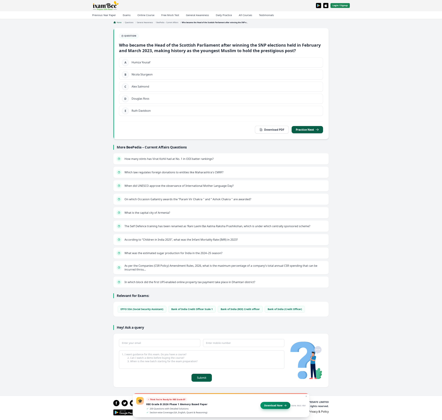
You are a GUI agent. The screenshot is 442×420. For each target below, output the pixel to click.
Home (119, 22)
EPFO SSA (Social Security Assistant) (142, 309)
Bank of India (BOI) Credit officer (240, 309)
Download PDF (274, 130)
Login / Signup (340, 5)
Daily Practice (224, 15)
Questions (129, 22)
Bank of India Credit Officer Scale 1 (192, 309)
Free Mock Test (170, 15)
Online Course (145, 15)
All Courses (245, 15)
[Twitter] (125, 403)
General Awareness (197, 15)
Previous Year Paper (104, 15)
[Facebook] (116, 403)
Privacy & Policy (318, 411)
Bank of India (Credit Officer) (285, 309)
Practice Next (305, 130)
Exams (127, 15)
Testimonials (266, 15)
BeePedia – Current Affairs (167, 22)
